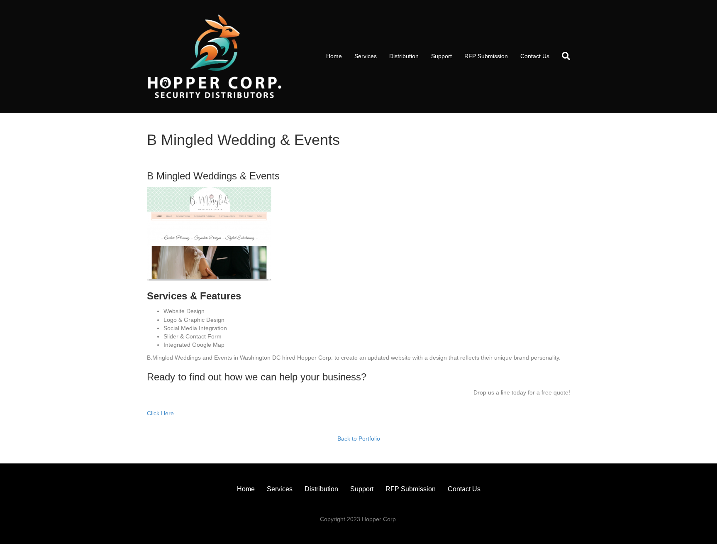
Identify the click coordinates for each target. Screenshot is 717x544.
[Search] (563, 56)
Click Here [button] (160, 413)
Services (365, 56)
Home (334, 56)
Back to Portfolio (358, 438)
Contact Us (534, 56)
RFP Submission (486, 56)
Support (441, 56)
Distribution (404, 56)
